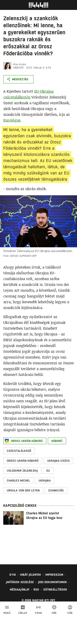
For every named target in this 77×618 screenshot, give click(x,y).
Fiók (70, 613)
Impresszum (54, 574)
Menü (6, 613)
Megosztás (20, 79)
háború (18, 67)
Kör (54, 613)
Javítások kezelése (20, 582)
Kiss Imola (19, 64)
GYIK (12, 574)
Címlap (22, 613)
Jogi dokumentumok (52, 582)
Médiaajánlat (19, 589)
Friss (38, 613)
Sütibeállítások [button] (55, 589)
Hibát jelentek (30, 574)
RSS (36, 589)
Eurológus (11, 120)
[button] (24, 441)
